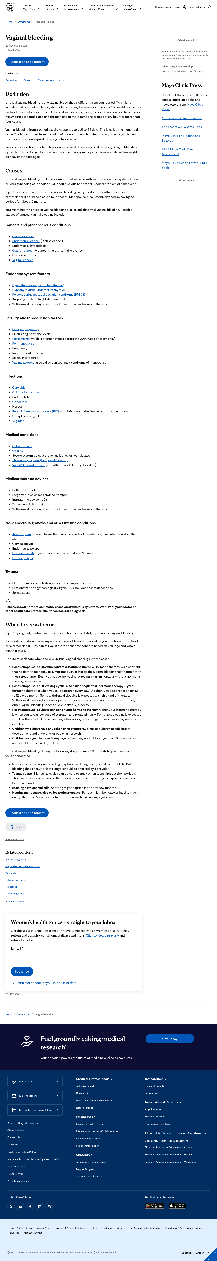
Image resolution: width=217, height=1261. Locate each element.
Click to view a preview (102, 935)
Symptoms (24, 21)
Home (8, 21)
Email (17, 948)
